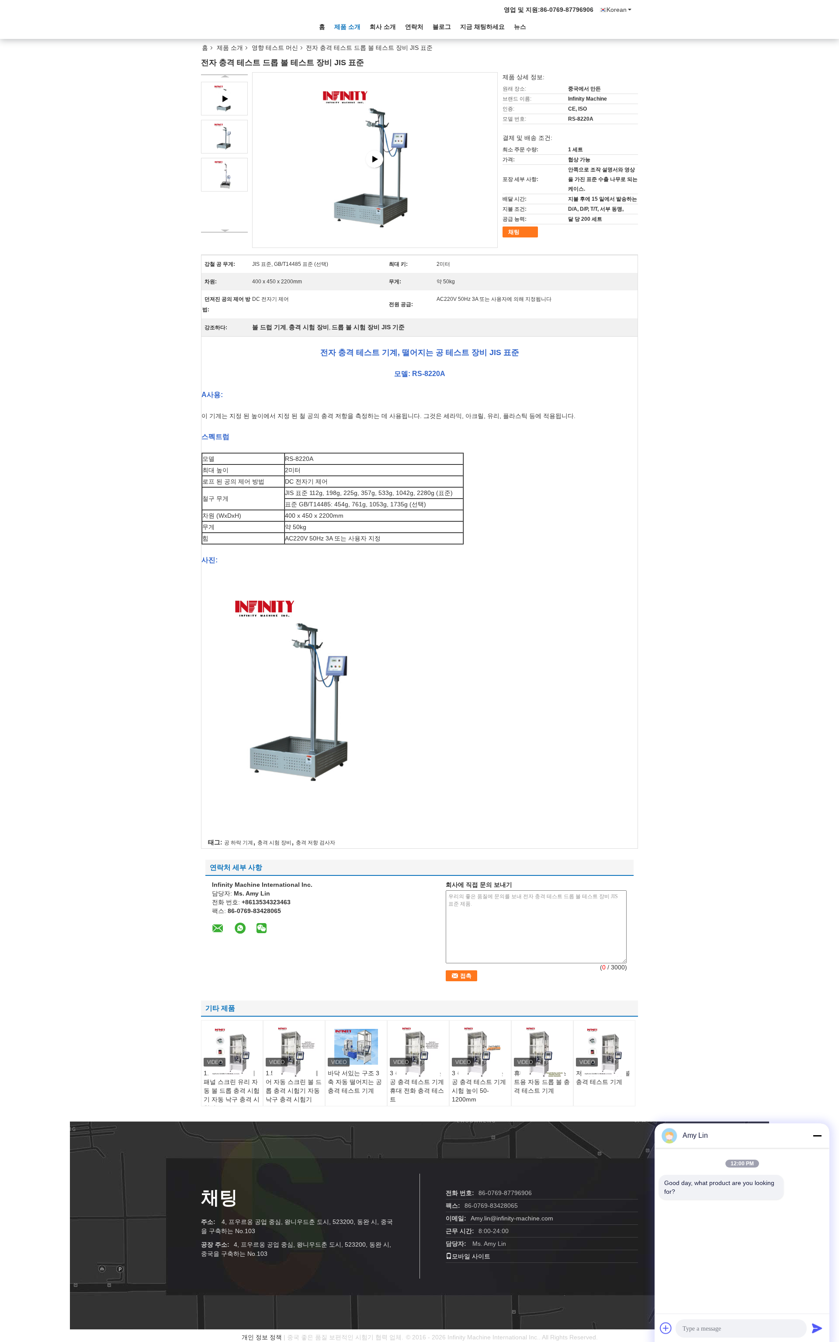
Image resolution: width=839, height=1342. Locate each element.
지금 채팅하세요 (482, 27)
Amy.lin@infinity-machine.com (512, 1218)
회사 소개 (383, 26)
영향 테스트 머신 (275, 48)
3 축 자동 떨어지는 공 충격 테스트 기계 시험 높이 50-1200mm (479, 1086)
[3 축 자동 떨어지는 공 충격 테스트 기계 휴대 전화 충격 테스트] (418, 1052)
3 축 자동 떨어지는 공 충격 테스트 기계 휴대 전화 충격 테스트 (417, 1086)
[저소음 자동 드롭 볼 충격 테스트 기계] (604, 1050)
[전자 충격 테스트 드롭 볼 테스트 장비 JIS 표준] (224, 136)
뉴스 (520, 26)
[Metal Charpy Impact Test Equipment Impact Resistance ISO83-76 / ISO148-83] (375, 159)
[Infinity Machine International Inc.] (249, 26)
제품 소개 (347, 26)
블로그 (442, 26)
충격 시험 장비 (274, 843)
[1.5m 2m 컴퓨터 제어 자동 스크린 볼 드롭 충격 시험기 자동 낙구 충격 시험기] (294, 1052)
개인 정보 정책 (262, 1337)
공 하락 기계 (238, 843)
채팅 (514, 232)
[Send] (817, 1328)
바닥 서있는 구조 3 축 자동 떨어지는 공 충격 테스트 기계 (355, 1082)
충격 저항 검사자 (315, 843)
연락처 (414, 26)
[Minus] (817, 1135)
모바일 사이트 (471, 1256)
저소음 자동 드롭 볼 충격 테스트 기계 (603, 1077)
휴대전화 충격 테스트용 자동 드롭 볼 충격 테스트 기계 (542, 1082)
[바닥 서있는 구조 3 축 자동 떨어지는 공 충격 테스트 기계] (356, 1047)
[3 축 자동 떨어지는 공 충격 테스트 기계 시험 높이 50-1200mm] (480, 1052)
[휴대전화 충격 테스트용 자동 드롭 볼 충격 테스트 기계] (542, 1052)
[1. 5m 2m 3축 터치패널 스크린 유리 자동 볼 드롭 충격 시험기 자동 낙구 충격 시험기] (232, 1050)
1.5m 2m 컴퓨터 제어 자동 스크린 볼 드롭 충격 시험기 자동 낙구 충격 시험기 (294, 1086)
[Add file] (666, 1328)
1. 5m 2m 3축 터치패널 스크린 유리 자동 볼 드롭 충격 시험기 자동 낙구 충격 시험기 (232, 1091)
